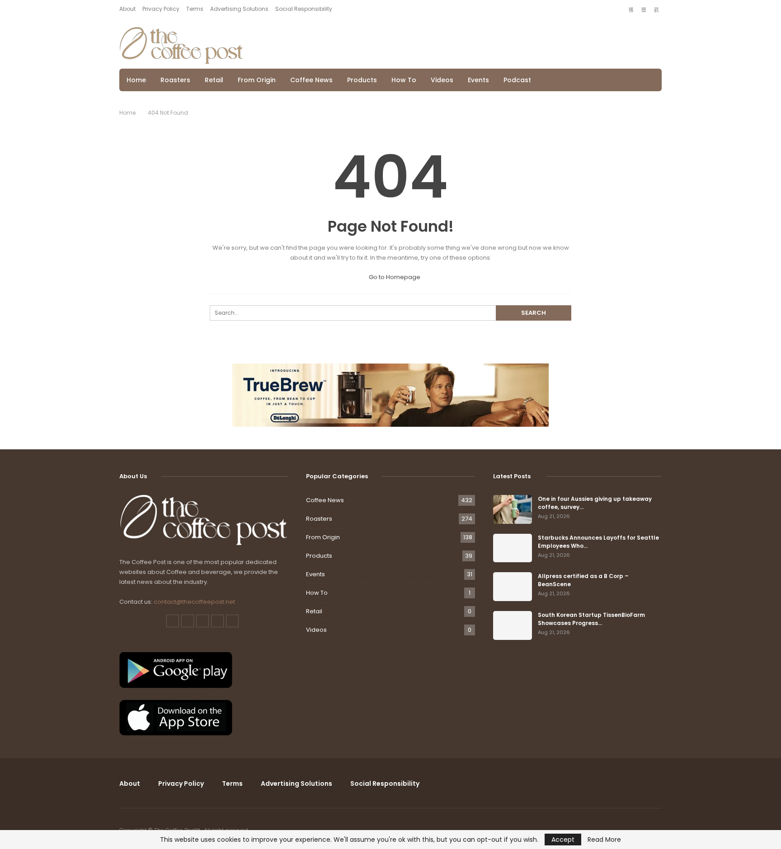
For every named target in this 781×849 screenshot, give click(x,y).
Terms (194, 9)
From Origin (257, 79)
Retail (214, 79)
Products (362, 79)
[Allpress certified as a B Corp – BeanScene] (512, 586)
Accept (562, 839)
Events (478, 79)
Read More (604, 839)
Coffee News (311, 79)
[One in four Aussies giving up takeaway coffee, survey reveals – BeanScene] (512, 509)
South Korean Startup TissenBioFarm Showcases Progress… (591, 619)
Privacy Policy (160, 9)
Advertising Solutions (239, 9)
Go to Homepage (393, 277)
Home (136, 79)
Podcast (517, 79)
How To (403, 79)
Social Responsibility (303, 9)
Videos (442, 79)
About (127, 9)
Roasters (175, 79)
